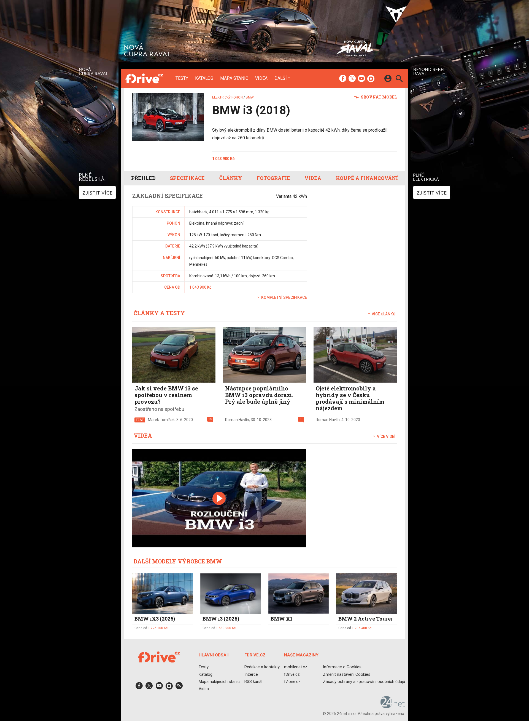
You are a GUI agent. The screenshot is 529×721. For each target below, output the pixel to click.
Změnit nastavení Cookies (346, 674)
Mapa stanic (234, 78)
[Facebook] (343, 79)
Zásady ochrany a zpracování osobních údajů (364, 681)
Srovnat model (378, 97)
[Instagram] (371, 79)
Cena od (151, 628)
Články (230, 178)
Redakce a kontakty (262, 666)
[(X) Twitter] (352, 79)
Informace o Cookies (342, 666)
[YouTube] (361, 79)
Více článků (383, 314)
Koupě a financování (367, 178)
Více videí (385, 436)
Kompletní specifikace (283, 297)
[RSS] (179, 687)
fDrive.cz (292, 674)
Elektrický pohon (227, 97)
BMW (250, 97)
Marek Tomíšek (161, 419)
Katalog (204, 78)
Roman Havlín (237, 419)
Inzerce (251, 674)
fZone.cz (292, 681)
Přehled (143, 178)
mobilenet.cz (295, 666)
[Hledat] (399, 79)
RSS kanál (253, 681)
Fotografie (273, 178)
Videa (261, 78)
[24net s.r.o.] (392, 706)
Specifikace (187, 178)
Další (280, 78)
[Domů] (144, 78)
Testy (182, 78)
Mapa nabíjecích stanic (219, 681)
